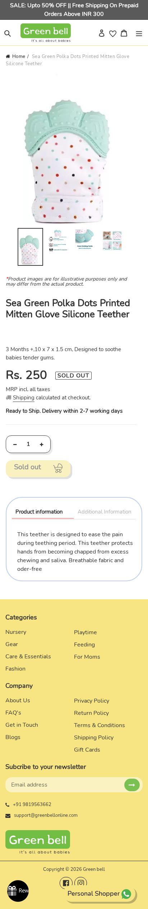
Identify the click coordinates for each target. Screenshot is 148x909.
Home (19, 56)
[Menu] (139, 33)
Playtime (85, 632)
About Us (17, 700)
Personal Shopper (94, 893)
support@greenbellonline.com (46, 815)
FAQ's (13, 713)
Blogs (12, 737)
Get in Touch (21, 725)
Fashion (15, 669)
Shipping (23, 397)
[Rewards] (18, 891)
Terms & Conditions (99, 725)
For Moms (87, 657)
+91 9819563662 (32, 804)
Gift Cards (87, 750)
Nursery (15, 632)
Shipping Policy (94, 738)
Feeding (84, 645)
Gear (11, 644)
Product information (39, 511)
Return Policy (91, 713)
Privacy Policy (91, 701)
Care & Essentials (28, 657)
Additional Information (104, 511)
